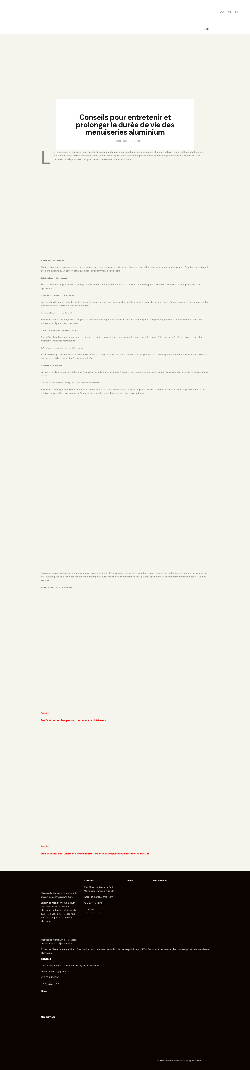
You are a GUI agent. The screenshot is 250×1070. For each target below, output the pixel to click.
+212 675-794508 (93, 902)
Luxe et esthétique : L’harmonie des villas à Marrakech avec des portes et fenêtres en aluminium (95, 853)
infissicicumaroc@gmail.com (98, 896)
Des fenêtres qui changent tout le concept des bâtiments (73, 720)
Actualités (125, 108)
